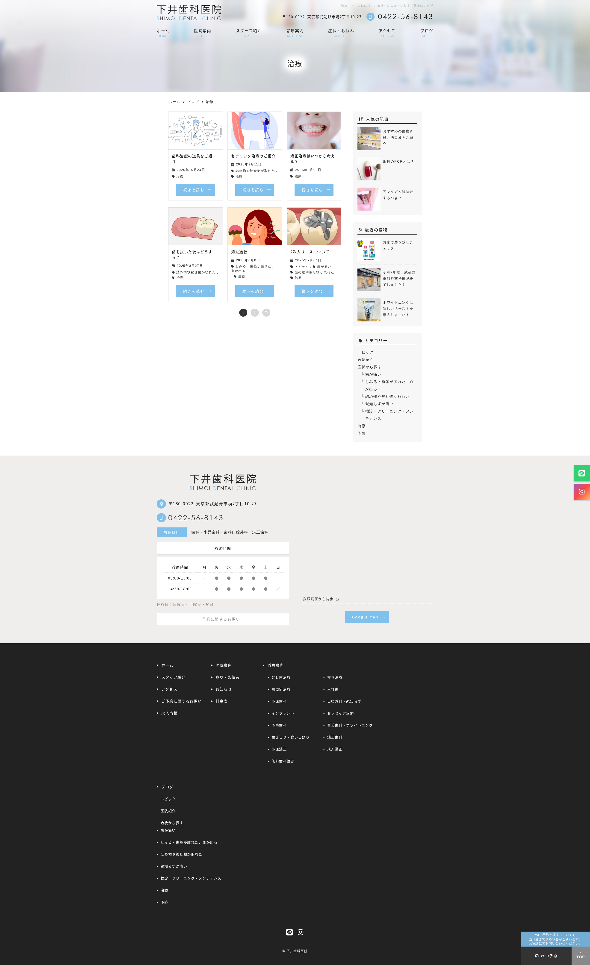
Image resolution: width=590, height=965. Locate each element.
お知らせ (224, 689)
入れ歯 (333, 688)
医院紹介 (365, 360)
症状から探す (369, 367)
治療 (179, 176)
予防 (361, 433)
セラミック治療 (340, 712)
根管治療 (334, 677)
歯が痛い (324, 266)
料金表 (222, 701)
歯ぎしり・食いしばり (290, 736)
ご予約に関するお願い (181, 701)
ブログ (426, 33)
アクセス (387, 33)
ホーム (163, 33)
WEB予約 (549, 955)
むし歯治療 (281, 677)
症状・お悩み (341, 33)
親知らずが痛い (379, 404)
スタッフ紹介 (249, 33)
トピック (302, 266)
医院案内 (202, 33)
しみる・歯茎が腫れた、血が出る (253, 269)
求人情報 (169, 713)
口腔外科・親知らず (344, 700)
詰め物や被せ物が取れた (255, 171)
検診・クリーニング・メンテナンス (389, 415)
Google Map (365, 617)
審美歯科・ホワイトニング (350, 724)
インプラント (282, 712)
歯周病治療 (281, 688)
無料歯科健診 (282, 760)
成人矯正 (334, 748)
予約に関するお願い (221, 619)
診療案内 (295, 33)
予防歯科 (279, 724)
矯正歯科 (334, 736)
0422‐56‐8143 (196, 517)
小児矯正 (279, 748)
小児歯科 (279, 700)
